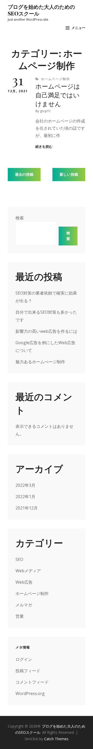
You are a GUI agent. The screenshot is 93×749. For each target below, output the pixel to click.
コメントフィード (32, 682)
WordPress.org (30, 693)
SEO (19, 559)
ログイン (24, 659)
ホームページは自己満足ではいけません (57, 95)
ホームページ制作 (55, 79)
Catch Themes (56, 738)
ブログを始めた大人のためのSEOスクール (41, 10)
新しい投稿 (69, 174)
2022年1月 (25, 496)
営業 (20, 616)
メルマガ (24, 605)
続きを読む (43, 146)
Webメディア (28, 571)
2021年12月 (27, 508)
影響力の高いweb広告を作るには (46, 331)
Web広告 (24, 582)
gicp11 (45, 111)
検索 (20, 218)
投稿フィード (28, 671)
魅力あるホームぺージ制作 (40, 362)
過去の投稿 (24, 174)
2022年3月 (25, 485)
